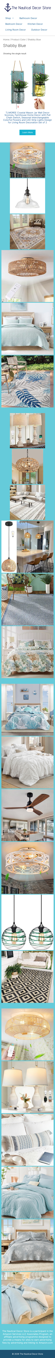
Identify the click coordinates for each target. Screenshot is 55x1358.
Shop (8, 18)
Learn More (27, 132)
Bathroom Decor (28, 18)
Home (6, 39)
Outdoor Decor (39, 29)
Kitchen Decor (35, 23)
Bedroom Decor (13, 23)
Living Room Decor (15, 29)
